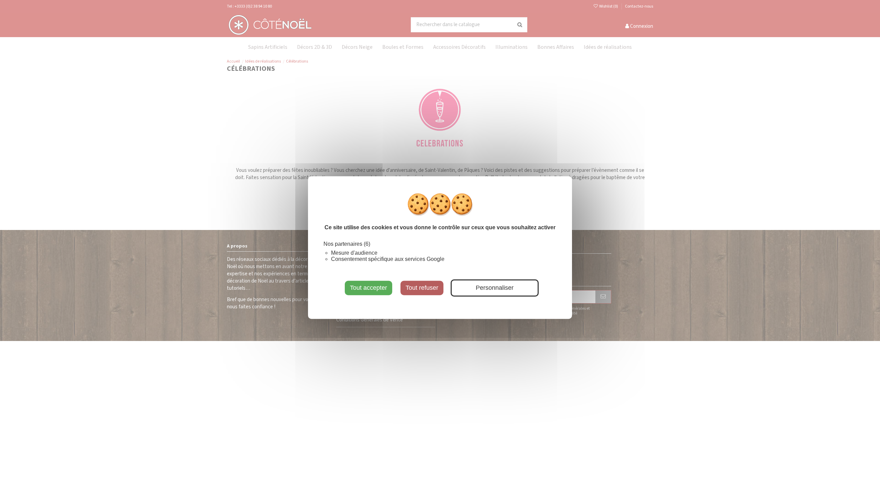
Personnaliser (495, 287)
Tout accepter (368, 287)
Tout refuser (422, 287)
